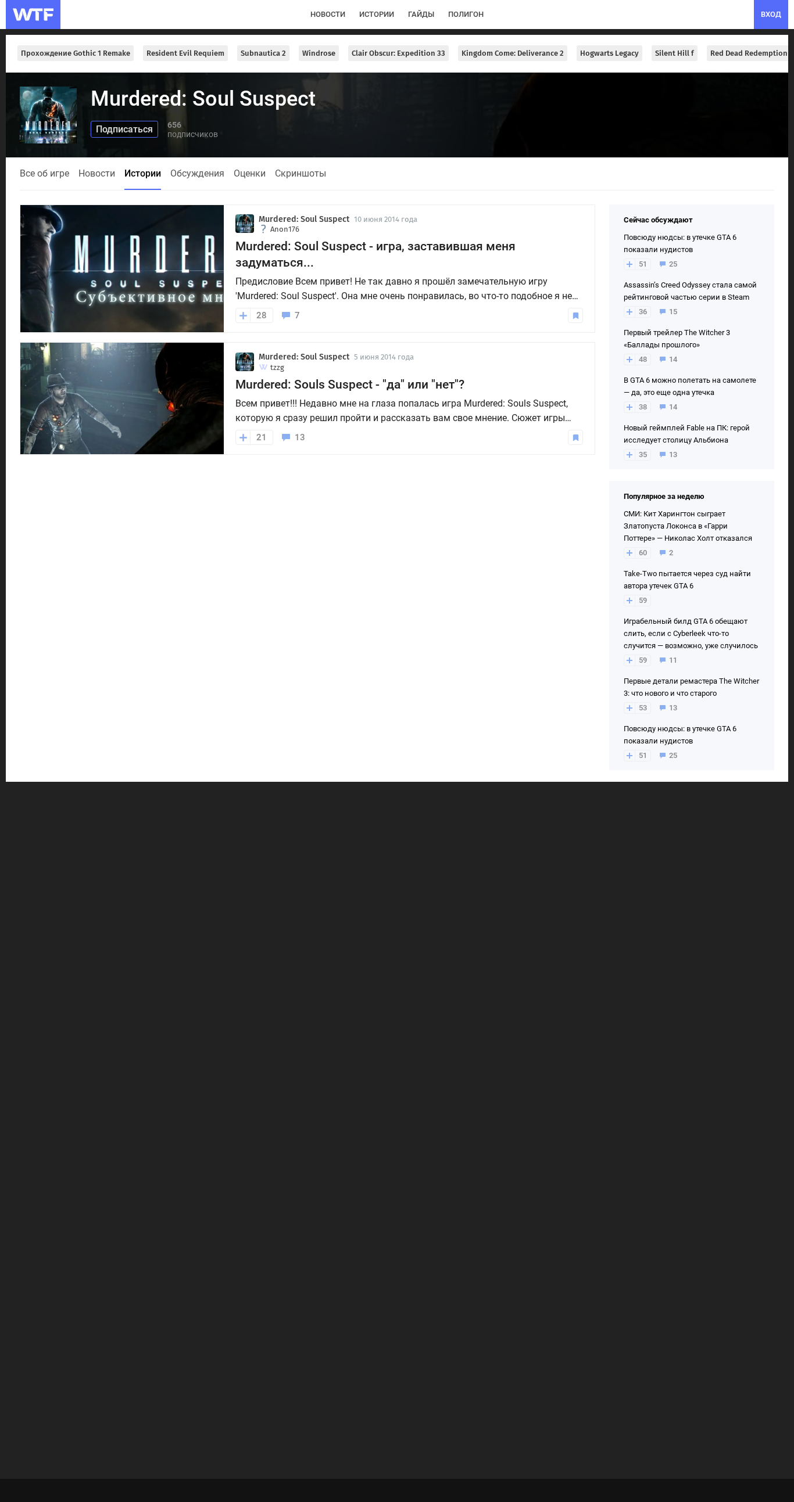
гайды (421, 14)
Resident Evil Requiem (185, 53)
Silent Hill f (674, 53)
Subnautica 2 (263, 53)
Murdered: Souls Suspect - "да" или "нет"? (349, 384)
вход (771, 14)
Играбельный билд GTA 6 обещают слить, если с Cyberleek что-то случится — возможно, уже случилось (691, 633)
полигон (466, 14)
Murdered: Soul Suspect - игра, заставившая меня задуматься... (375, 254)
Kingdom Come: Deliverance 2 (513, 53)
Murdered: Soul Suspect (304, 219)
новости (327, 14)
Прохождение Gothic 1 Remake (75, 53)
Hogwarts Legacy (609, 53)
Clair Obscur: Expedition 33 (398, 53)
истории (376, 14)
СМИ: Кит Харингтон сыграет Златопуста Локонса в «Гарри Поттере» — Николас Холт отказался (688, 525)
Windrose (318, 53)
